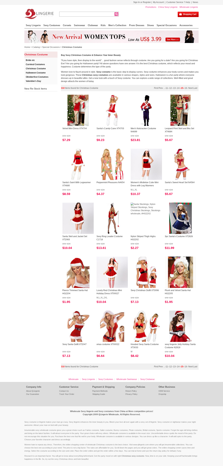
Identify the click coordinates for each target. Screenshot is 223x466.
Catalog (36, 47)
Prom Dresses (136, 25)
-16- (186, 88)
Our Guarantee (32, 394)
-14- (178, 88)
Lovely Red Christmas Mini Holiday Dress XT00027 (109, 292)
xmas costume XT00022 (108, 344)
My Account (158, 2)
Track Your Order (66, 394)
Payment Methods (100, 391)
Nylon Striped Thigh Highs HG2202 (143, 238)
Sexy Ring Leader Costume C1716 (110, 238)
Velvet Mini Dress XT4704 (74, 128)
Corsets (67, 25)
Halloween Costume (36, 73)
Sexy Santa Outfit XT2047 (74, 344)
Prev (161, 88)
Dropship (162, 394)
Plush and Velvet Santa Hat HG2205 (178, 292)
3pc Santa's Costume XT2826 (179, 236)
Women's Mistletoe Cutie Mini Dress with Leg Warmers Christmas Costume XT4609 (145, 184)
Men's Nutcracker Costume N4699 (143, 130)
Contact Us (64, 391)
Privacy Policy (131, 394)
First (156, 88)
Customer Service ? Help (178, 2)
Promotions (150, 7)
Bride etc (30, 60)
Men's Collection (117, 25)
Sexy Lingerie (33, 25)
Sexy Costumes (51, 25)
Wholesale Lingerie (188, 7)
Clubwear (93, 25)
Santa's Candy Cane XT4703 (110, 128)
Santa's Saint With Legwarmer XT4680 (76, 184)
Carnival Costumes (35, 64)
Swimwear (79, 25)
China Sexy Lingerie (168, 7)
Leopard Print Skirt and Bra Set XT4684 (179, 130)
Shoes (150, 25)
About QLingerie (33, 391)
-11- (167, 88)
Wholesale (73, 379)
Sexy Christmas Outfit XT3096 (145, 290)
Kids (103, 25)
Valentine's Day (33, 81)
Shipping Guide (98, 394)
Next (190, 88)
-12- (170, 88)
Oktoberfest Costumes (37, 77)
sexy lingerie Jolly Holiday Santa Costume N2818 (180, 346)
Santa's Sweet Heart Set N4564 (180, 182)
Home (27, 47)
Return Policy (131, 391)
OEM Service (164, 391)
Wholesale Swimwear (126, 379)
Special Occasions (167, 25)
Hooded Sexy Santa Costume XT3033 (145, 346)
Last (195, 88)
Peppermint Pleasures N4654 (111, 182)
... (164, 88)
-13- (174, 88)
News (195, 2)
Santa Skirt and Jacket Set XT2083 (74, 238)
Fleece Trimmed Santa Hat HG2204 (75, 292)
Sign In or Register (142, 2)
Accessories (186, 25)
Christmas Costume (72, 47)
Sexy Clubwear (147, 379)
